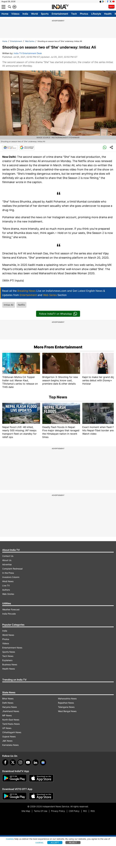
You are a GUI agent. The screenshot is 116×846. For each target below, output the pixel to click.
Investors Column (10, 577)
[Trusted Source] (27, 147)
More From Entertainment (58, 347)
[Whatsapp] (104, 147)
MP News (7, 715)
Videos (15, 13)
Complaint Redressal (12, 568)
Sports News (8, 652)
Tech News (7, 656)
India (25, 13)
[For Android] (14, 796)
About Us (6, 560)
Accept (55, 842)
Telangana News (66, 707)
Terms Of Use (40, 811)
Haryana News (9, 707)
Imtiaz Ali (8, 304)
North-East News (10, 719)
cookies (39, 842)
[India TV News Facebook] (108, 1)
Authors (6, 589)
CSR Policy (74, 811)
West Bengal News (67, 711)
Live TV (6, 585)
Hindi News (7, 581)
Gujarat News (9, 736)
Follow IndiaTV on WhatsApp (55, 313)
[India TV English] (60, 7)
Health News (8, 668)
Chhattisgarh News (11, 732)
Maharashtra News (67, 698)
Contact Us (7, 556)
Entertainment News (12, 647)
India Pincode (9, 613)
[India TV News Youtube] (113, 1)
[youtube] (28, 762)
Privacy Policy (58, 811)
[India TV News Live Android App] (14, 778)
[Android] (103, 1)
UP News (6, 728)
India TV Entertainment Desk (28, 53)
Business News (9, 664)
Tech (74, 13)
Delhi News (7, 702)
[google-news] (43, 762)
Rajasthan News (66, 702)
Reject (73, 842)
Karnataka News (10, 745)
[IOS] (100, 1)
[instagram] (20, 762)
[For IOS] (41, 796)
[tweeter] (13, 762)
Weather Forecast (10, 609)
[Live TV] (111, 7)
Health (108, 13)
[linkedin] (35, 762)
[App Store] (41, 778)
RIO (85, 811)
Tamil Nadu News (11, 724)
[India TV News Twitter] (111, 1)
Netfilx (21, 304)
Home (5, 13)
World (34, 13)
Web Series (29, 41)
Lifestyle (96, 13)
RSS (93, 811)
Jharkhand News (10, 711)
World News (8, 635)
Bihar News (7, 698)
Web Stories (8, 594)
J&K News (7, 740)
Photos (84, 13)
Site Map (25, 811)
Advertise (7, 564)
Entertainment (60, 13)
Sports (45, 13)
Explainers (7, 660)
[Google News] (10, 147)
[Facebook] (5, 762)
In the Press (8, 573)
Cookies (10, 839)
